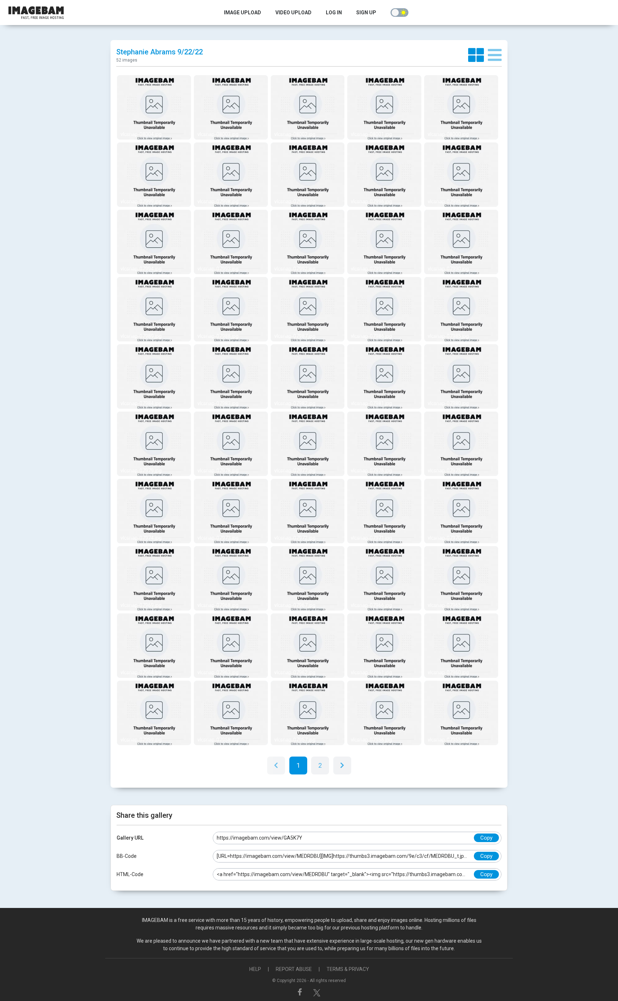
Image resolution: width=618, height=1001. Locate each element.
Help (255, 969)
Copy (486, 838)
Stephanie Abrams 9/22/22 (159, 52)
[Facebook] (301, 992)
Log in (334, 12)
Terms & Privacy (348, 969)
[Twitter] (316, 992)
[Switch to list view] (495, 55)
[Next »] (342, 765)
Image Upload (242, 12)
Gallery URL (130, 838)
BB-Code (127, 856)
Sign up (366, 12)
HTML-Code (130, 874)
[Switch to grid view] (478, 55)
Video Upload (293, 12)
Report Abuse (294, 969)
